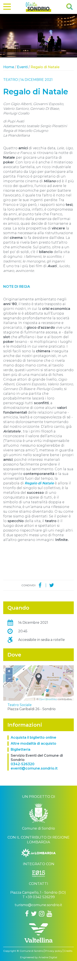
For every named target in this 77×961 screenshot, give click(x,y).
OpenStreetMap (48, 699)
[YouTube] (49, 913)
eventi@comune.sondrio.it (34, 768)
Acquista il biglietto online (33, 737)
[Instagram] (41, 913)
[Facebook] (40, 585)
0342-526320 (22, 764)
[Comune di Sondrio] (38, 814)
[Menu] (7, 7)
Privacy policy (53, 950)
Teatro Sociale (19, 705)
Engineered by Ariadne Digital (38, 957)
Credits (68, 950)
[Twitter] (51, 585)
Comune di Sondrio (31, 950)
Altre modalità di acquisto (33, 743)
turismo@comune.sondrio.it (38, 905)
